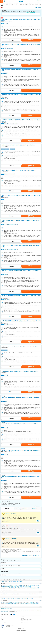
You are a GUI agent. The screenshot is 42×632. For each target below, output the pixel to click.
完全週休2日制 (32, 603)
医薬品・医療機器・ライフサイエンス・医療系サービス (11, 586)
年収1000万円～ (31, 598)
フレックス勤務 (17, 602)
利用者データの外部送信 (24, 622)
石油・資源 (2, 581)
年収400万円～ (8, 598)
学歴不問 (31, 602)
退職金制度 (22, 603)
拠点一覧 (2, 618)
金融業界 (21, 586)
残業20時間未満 (27, 603)
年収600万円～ (4, 568)
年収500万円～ (13, 598)
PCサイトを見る (3, 622)
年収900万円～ (26, 598)
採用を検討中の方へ (24, 620)
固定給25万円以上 (3, 608)
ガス (7, 581)
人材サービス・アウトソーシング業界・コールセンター (28, 587)
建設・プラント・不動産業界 (27, 586)
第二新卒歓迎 (3, 602)
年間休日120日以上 (11, 602)
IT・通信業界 (3, 585)
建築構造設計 (3, 562)
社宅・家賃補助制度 (10, 603)
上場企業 (14, 603)
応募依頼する (31, 40)
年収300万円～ (3, 598)
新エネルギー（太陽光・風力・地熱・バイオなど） (15, 581)
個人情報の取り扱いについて (9, 625)
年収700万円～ (17, 598)
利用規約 (22, 618)
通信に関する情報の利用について (26, 619)
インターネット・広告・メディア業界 (11, 585)
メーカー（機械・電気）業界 (20, 585)
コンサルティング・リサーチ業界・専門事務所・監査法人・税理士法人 (11, 587)
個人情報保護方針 (7, 626)
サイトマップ (3, 620)
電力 (5, 581)
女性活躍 (5, 603)
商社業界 (2, 586)
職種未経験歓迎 (36, 603)
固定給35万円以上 (9, 608)
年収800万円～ (22, 598)
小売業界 (38, 587)
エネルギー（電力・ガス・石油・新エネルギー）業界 (10, 565)
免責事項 (2, 619)
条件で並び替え (38, 7)
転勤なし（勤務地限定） (36, 602)
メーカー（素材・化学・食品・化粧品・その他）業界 (32, 585)
